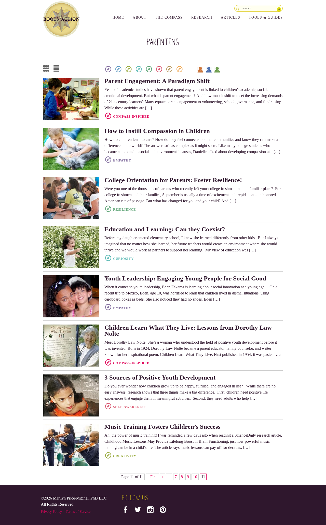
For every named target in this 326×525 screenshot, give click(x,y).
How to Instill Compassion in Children (157, 130)
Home (118, 17)
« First (152, 477)
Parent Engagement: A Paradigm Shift (157, 80)
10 (195, 477)
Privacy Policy (51, 512)
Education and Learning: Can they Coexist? (164, 229)
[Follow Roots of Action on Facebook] (125, 511)
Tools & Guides (266, 17)
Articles (230, 17)
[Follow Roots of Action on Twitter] (138, 511)
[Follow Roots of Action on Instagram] (150, 511)
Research (201, 17)
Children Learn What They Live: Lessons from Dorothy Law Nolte (188, 330)
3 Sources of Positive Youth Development (159, 377)
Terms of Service (78, 512)
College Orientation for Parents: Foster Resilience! (173, 180)
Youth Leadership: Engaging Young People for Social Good (185, 278)
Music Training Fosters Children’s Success (162, 426)
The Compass (169, 17)
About (139, 17)
